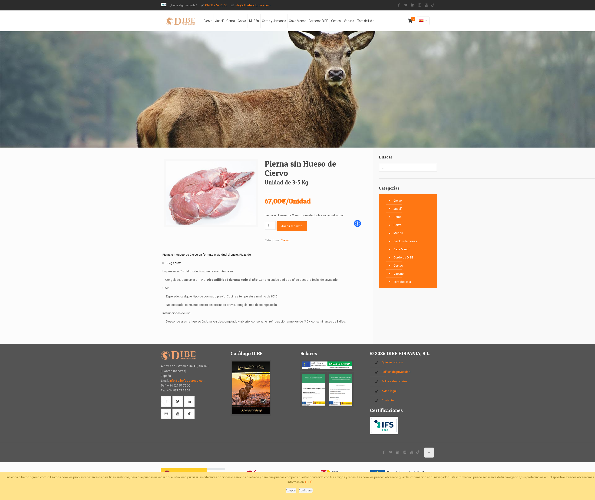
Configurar (306, 490)
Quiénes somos (392, 362)
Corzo (397, 225)
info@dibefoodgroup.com (253, 5)
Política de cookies (394, 381)
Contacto (388, 400)
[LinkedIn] (412, 5)
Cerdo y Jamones (405, 241)
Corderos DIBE (403, 257)
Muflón (398, 233)
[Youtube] (426, 5)
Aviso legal (389, 391)
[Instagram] (419, 5)
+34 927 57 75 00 (216, 5)
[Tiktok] (432, 5)
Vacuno (398, 273)
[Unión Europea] (327, 370)
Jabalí (397, 208)
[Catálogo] (251, 414)
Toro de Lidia (402, 282)
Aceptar (291, 490)
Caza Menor (401, 249)
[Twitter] (405, 5)
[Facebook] (398, 5)
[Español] (423, 20)
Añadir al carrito (291, 226)
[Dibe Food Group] (180, 20)
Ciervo (285, 240)
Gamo (397, 217)
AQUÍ (307, 482)
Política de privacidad (396, 372)
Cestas (398, 265)
